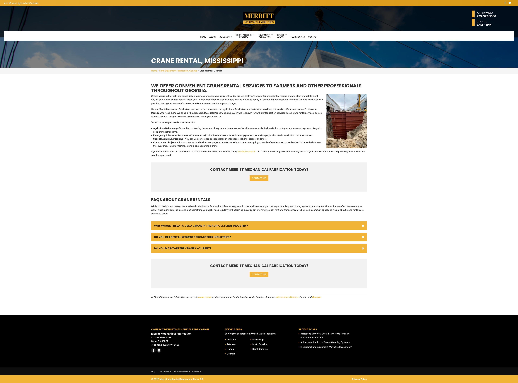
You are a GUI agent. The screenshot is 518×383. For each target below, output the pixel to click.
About (212, 37)
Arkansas (231, 344)
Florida (230, 349)
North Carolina (259, 344)
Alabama (293, 297)
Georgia (231, 353)
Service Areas (280, 36)
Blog (153, 371)
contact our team (246, 151)
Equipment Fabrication (264, 36)
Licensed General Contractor (187, 371)
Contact (313, 37)
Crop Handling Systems (244, 36)
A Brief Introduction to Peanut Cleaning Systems (325, 342)
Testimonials (298, 37)
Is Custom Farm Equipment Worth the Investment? (326, 347)
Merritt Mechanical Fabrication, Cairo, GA (181, 379)
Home (203, 37)
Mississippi (282, 297)
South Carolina (260, 349)
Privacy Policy (359, 379)
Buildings (224, 37)
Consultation (165, 371)
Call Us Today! (486, 15)
